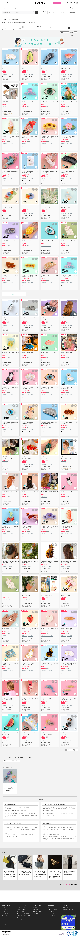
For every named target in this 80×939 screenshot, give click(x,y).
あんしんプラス (57, 811)
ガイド (49, 907)
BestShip (4, 469)
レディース (15, 8)
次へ (76, 749)
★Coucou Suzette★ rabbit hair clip (9, 593)
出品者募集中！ (57, 2)
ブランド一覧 (4, 915)
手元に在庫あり (8, 28)
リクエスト (73, 8)
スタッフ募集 (65, 907)
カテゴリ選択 (52, 12)
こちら (10, 815)
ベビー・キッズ (36, 8)
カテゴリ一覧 (4, 917)
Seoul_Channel (5, 114)
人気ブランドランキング (6, 911)
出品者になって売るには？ (22, 909)
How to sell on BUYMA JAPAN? (23, 913)
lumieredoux (5, 79)
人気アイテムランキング (6, 909)
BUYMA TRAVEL (35, 909)
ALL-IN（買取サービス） (37, 911)
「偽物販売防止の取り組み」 (13, 810)
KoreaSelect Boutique (46, 253)
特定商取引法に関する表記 (68, 909)
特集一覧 (3, 907)
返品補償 (49, 245)
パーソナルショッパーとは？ (22, 907)
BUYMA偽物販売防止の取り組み (54, 915)
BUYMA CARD (35, 907)
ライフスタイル (49, 8)
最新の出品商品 (5, 913)
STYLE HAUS (35, 913)
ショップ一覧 (19, 919)
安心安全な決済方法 (51, 913)
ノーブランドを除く (30, 26)
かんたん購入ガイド (51, 911)
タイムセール (18, 26)
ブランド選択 (62, 12)
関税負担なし (41, 26)
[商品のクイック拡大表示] (13, 50)
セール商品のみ (8, 26)
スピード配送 (18, 28)
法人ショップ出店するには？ (22, 911)
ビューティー (61, 8)
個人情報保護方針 (5, 934)
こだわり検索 (72, 12)
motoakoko (43, 504)
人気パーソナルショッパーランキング (24, 915)
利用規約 (64, 911)
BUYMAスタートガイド (52, 909)
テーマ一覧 (4, 919)
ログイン (63, 2)
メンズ (25, 8)
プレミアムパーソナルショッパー (23, 917)
